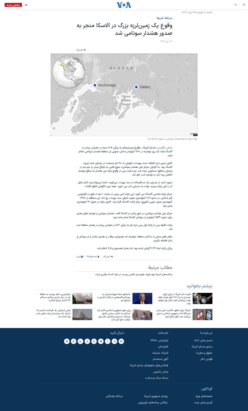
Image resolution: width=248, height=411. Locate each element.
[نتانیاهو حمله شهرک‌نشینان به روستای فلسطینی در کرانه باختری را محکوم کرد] (142, 298)
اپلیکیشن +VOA (159, 340)
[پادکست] (73, 341)
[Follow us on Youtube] (100, 341)
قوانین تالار (206, 359)
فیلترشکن (163, 347)
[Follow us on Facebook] (121, 341)
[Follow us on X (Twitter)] (107, 341)
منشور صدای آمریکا (202, 347)
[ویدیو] (26, 5)
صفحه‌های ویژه (204, 396)
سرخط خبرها (164, 18)
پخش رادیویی (160, 372)
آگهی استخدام (160, 359)
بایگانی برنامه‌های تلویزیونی (153, 403)
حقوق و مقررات (204, 353)
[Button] (81, 50)
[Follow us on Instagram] (94, 341)
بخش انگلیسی (164, 148)
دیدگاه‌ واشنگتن (114, 396)
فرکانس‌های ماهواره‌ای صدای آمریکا (149, 365)
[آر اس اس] (80, 341)
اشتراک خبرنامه (160, 353)
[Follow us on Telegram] (114, 341)
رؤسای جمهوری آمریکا (156, 396)
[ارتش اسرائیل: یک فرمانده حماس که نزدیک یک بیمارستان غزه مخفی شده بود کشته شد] (82, 314)
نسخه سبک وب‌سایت (156, 378)
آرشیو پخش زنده (203, 403)
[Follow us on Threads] (87, 341)
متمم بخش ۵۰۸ (203, 340)
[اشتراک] (66, 341)
